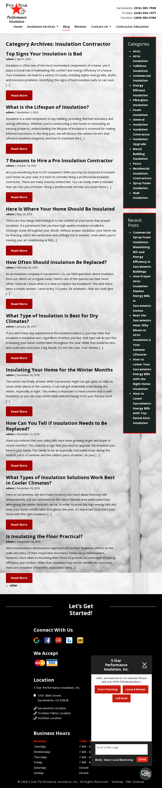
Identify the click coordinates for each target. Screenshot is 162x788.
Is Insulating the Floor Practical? (44, 536)
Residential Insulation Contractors (142, 173)
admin (10, 59)
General (138, 119)
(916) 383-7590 (145, 8)
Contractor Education (132, 26)
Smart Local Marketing (118, 760)
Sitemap (117, 781)
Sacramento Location (52, 708)
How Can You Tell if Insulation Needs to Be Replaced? (56, 426)
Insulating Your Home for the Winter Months (59, 369)
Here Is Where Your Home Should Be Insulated (60, 208)
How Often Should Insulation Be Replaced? (56, 262)
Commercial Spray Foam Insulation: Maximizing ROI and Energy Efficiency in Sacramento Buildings (142, 251)
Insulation (140, 124)
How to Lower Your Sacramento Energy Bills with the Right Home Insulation (142, 374)
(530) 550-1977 (145, 13)
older (12, 585)
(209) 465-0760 (145, 18)
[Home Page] (42, 13)
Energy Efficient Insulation (140, 90)
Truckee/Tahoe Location (54, 713)
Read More (19, 95)
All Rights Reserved (94, 781)
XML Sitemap (135, 781)
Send (142, 759)
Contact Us (99, 26)
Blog (66, 26)
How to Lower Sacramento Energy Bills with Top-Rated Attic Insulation (142, 408)
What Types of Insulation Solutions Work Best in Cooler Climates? (60, 480)
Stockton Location (50, 718)
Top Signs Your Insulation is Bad (44, 53)
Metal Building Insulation (140, 154)
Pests (137, 163)
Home (18, 26)
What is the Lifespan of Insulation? (47, 107)
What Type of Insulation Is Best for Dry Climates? (52, 318)
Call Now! (122, 698)
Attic (136, 51)
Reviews (80, 26)
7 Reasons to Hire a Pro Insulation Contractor (59, 160)
